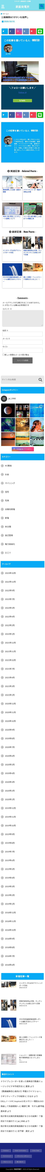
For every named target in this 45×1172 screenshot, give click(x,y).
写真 (7, 501)
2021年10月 (10, 660)
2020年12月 (10, 704)
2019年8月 (10, 843)
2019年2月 (10, 895)
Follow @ (22, 93)
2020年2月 (10, 791)
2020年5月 (10, 765)
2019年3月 (10, 887)
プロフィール (7, 1162)
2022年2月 (10, 625)
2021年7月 (10, 669)
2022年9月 (10, 591)
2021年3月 (10, 686)
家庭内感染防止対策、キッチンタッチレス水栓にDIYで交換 (33, 252)
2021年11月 (10, 652)
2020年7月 (10, 747)
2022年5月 (10, 608)
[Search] (40, 380)
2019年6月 (10, 860)
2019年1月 (10, 904)
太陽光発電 (10, 509)
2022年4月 (10, 617)
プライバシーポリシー (23, 1156)
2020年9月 (10, 730)
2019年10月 (10, 826)
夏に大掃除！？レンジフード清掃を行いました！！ (33, 278)
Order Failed (35, 1150)
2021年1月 (10, 695)
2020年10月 (10, 721)
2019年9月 (10, 834)
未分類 (8, 527)
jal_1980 (8, 54)
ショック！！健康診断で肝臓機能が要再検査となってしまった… (30, 1058)
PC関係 (8, 466)
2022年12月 (10, 582)
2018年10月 (10, 930)
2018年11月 (10, 921)
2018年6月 (10, 965)
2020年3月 (10, 782)
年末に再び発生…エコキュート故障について (11, 217)
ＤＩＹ (8, 553)
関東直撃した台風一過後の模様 (12, 191)
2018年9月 (10, 939)
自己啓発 (9, 536)
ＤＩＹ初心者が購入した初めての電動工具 (33, 217)
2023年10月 (10, 573)
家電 (7, 518)
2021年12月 (10, 643)
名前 (5, 331)
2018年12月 (10, 913)
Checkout (6, 1150)
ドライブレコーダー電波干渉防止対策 (33, 191)
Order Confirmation (20, 1150)
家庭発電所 (22, 6)
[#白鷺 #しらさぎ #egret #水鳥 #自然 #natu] (22, 425)
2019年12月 (10, 808)
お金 (7, 475)
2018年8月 (10, 948)
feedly (23, 100)
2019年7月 (10, 852)
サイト (5, 347)
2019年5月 (10, 869)
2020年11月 (10, 712)
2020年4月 (10, 773)
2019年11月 (10, 817)
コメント (7, 309)
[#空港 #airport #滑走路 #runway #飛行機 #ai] (37, 439)
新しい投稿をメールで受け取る (17, 355)
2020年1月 (10, 800)
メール (6, 339)
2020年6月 (10, 756)
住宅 (7, 492)
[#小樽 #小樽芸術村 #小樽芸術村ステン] (22, 410)
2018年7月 (10, 956)
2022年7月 (10, 599)
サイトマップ (7, 1156)
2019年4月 (10, 878)
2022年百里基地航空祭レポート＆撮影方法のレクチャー (12, 279)
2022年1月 (10, 634)
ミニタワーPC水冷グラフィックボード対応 (12, 251)
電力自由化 (10, 544)
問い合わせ (20, 1162)
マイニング (10, 483)
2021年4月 (10, 678)
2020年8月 (10, 739)
